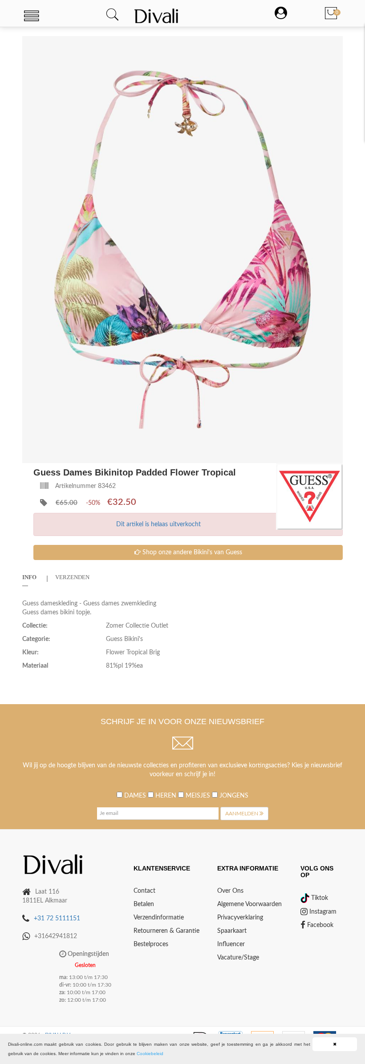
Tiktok (318, 898)
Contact (144, 891)
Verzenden (72, 577)
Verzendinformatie (159, 918)
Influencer (231, 944)
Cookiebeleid (150, 1053)
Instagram (322, 912)
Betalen (144, 904)
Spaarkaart (232, 931)
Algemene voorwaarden (249, 904)
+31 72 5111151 (57, 918)
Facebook (319, 925)
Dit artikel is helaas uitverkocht (158, 524)
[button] (335, 44)
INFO (29, 577)
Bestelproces (151, 944)
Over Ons (230, 891)
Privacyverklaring (240, 918)
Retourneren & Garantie (166, 931)
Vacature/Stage (238, 958)
